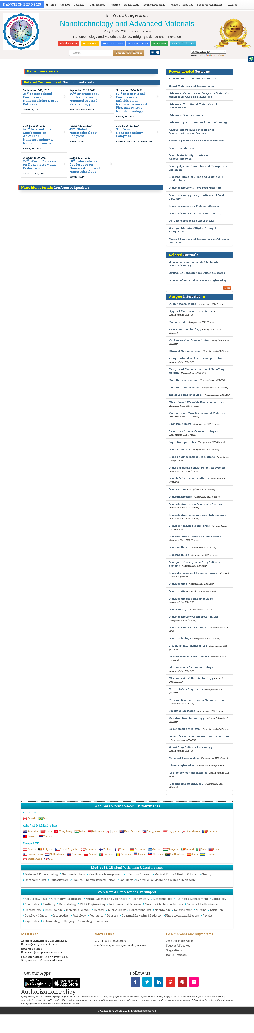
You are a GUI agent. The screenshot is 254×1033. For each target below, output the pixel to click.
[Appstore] (157, 52)
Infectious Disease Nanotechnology (192, 431)
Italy (203, 849)
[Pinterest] (182, 982)
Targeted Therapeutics (184, 758)
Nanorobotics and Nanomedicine (191, 598)
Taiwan (32, 836)
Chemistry (32, 904)
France (123, 849)
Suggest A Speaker (178, 945)
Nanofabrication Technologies (189, 525)
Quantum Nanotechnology (187, 718)
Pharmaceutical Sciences (182, 915)
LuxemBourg (35, 854)
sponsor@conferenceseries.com (44, 960)
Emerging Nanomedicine (186, 394)
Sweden (210, 854)
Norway (76, 854)
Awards (232, 4)
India (82, 831)
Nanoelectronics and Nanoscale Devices (195, 504)
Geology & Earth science (202, 904)
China (48, 831)
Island (216, 849)
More (227, 287)
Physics (207, 915)
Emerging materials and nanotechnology (196, 140)
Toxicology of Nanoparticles (188, 772)
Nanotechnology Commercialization (193, 616)
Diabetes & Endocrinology (41, 874)
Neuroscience (183, 910)
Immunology (53, 910)
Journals (79, 4)
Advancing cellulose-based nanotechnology (198, 122)
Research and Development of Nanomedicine (199, 736)
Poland (92, 854)
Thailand (48, 836)
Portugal (108, 854)
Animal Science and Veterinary (106, 898)
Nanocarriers (177, 489)
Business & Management (192, 898)
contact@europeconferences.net (44, 952)
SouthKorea (193, 831)
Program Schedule (138, 43)
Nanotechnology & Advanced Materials (195, 187)
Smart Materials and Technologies (191, 86)
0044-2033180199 (115, 941)
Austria (32, 849)
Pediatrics (96, 915)
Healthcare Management (105, 874)
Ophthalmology (35, 880)
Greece (156, 849)
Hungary (173, 849)
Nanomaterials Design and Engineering (195, 536)
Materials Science (78, 910)
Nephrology (162, 910)
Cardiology (219, 898)
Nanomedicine (179, 547)
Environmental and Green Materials (192, 78)
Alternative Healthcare (66, 898)
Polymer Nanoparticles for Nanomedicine (197, 700)
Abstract (115, 4)
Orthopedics (60, 915)
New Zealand (132, 831)
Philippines (153, 831)
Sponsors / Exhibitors (210, 4)
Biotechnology (162, 898)
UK (51, 858)
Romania (212, 831)
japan (114, 831)
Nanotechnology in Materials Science (194, 206)
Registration (131, 4)
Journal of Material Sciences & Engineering (198, 280)
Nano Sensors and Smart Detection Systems (197, 467)
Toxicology (85, 921)
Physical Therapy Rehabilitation (94, 880)
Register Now (90, 43)
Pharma (112, 915)
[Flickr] (194, 982)
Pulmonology (52, 921)
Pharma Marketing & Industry (142, 915)
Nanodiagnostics (180, 496)
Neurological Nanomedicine (188, 645)
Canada (32, 818)
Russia (142, 854)
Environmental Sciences (124, 904)
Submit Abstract (68, 43)
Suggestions (174, 950)
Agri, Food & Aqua (36, 898)
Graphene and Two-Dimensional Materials (197, 413)
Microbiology (117, 910)
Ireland (189, 849)
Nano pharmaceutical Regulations (192, 456)
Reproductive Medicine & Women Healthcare (166, 880)
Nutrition (216, 910)
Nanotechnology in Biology (187, 627)
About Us (65, 4)
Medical (99, 910)
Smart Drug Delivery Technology (191, 747)
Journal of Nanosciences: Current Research (197, 273)
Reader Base (159, 43)
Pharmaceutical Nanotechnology (191, 678)
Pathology (79, 915)
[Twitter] (147, 982)
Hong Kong (65, 831)
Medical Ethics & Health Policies (176, 874)
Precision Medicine (182, 710)
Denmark (90, 849)
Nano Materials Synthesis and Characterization (189, 157)
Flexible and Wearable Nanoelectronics (195, 402)
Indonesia (98, 831)
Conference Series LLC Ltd (116, 1010)
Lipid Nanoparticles (182, 442)
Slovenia (158, 854)
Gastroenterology (73, 874)
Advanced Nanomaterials (186, 115)
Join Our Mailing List (180, 941)
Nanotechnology (140, 910)
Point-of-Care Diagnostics (186, 689)
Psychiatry (32, 921)
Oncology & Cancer (37, 915)
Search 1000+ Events (129, 52)
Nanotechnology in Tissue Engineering (195, 213)
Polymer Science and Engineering (191, 220)
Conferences (97, 4)
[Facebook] (135, 982)
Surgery (69, 921)
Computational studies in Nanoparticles (195, 358)
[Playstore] (152, 52)
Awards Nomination (183, 43)
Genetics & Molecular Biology (164, 904)
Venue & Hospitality (181, 4)
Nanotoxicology (180, 638)
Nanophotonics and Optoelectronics (193, 573)
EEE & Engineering (92, 904)
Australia (33, 831)
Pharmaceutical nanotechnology (191, 667)
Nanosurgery (177, 609)
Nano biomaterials (181, 148)
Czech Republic (69, 849)
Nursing (201, 910)
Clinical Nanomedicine (185, 351)
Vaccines (102, 921)
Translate (218, 55)
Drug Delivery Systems (184, 387)
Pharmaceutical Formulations (189, 656)
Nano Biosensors (179, 449)
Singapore (173, 831)
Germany (139, 849)
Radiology (126, 880)
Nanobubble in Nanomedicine (189, 478)
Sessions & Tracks (113, 43)
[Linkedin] (158, 982)
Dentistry (49, 904)
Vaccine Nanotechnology (186, 783)
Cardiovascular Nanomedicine (189, 340)
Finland (107, 849)
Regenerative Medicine (185, 729)
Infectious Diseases (138, 874)
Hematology (33, 910)
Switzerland (35, 858)
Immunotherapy (180, 423)
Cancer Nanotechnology (185, 329)
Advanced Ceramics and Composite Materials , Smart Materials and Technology (199, 95)
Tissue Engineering (182, 765)
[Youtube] (170, 982)
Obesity (206, 874)
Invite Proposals (177, 955)
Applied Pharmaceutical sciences (191, 311)
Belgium (48, 849)
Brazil (46, 818)
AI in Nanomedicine (182, 303)
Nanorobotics (178, 583)
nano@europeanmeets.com (41, 944)
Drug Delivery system (183, 380)
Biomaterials (177, 322)
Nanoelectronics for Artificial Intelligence (197, 515)
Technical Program (153, 4)
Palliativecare (59, 880)
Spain (194, 854)
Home (52, 4)
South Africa (177, 854)
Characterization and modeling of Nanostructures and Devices (191, 131)
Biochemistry (140, 898)
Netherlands (57, 854)
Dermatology (67, 904)
